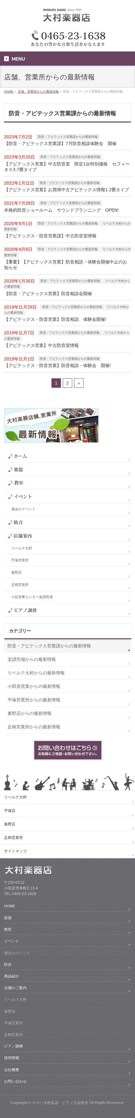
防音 (8, 964)
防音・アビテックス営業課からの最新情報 (68, 136)
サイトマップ (15, 851)
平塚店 (9, 810)
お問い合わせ (15, 1081)
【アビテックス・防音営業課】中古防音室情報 (50, 235)
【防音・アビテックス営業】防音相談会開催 (48, 293)
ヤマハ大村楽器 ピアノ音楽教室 (60, 1102)
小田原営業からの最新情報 (34, 686)
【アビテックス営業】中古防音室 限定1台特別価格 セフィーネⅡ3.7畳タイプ (67, 166)
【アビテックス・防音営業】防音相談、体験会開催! (55, 319)
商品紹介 (11, 976)
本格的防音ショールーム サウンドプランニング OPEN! (61, 210)
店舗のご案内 (15, 988)
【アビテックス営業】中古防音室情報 (41, 345)
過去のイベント (23, 509)
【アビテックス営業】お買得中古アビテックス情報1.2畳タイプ (66, 189)
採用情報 (11, 1058)
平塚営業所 (20, 560)
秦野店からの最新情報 (29, 713)
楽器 (8, 917)
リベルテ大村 (21, 548)
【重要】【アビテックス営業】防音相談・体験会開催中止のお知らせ (65, 264)
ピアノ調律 (13, 1046)
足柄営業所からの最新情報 (34, 726)
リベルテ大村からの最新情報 (36, 672)
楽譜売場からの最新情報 (32, 659)
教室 (8, 929)
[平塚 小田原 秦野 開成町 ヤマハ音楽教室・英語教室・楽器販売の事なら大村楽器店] (67, 18)
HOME (9, 906)
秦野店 (16, 572)
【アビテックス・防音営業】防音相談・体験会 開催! (57, 365)
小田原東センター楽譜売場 (32, 597)
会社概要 (11, 1069)
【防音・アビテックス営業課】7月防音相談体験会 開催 (60, 143)
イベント (11, 941)
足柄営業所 (20, 584)
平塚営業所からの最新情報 (34, 699)
